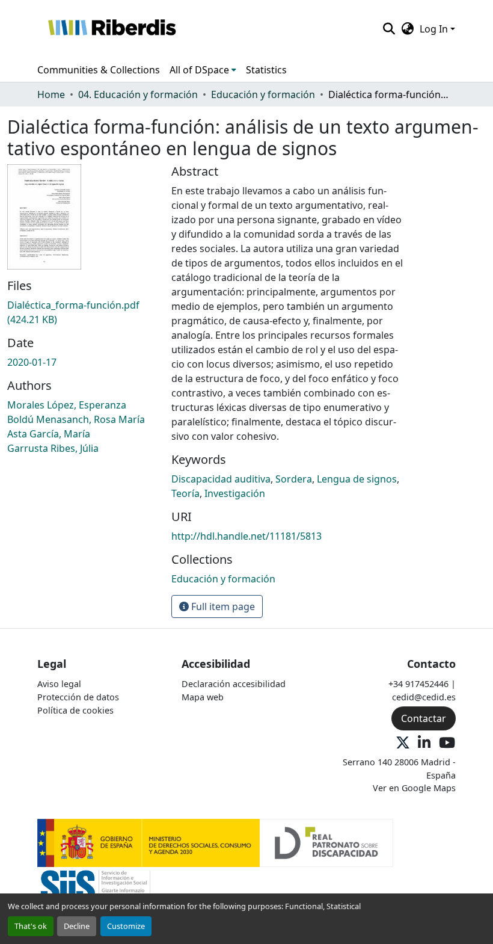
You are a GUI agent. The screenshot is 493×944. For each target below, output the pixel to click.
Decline (77, 926)
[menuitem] (203, 70)
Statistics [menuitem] (266, 69)
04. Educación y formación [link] (138, 94)
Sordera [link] (293, 479)
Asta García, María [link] (48, 433)
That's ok (30, 926)
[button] (111, 29)
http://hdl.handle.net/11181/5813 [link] (246, 536)
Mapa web (203, 697)
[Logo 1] (215, 842)
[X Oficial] (403, 743)
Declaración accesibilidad (234, 683)
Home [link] (51, 94)
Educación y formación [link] (263, 94)
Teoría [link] (185, 493)
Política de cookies (75, 710)
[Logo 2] (95, 890)
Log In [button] (435, 28)
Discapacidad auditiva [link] (221, 479)
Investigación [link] (234, 493)
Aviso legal (59, 683)
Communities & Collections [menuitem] (98, 69)
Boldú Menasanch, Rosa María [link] (76, 419)
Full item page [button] (222, 606)
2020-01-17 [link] (32, 362)
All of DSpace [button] (199, 69)
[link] (82, 312)
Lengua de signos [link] (357, 479)
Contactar (423, 718)
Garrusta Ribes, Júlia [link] (53, 448)
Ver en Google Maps (414, 788)
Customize (126, 926)
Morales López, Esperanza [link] (66, 405)
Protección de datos (78, 697)
